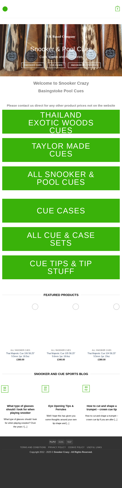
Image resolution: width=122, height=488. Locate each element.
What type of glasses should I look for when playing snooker (20, 409)
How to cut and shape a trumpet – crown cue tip (102, 408)
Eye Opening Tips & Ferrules (61, 408)
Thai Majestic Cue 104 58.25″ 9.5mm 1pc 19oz (101, 355)
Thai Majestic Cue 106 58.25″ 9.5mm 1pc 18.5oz (20, 355)
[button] (5, 9)
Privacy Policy (57, 447)
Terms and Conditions (33, 447)
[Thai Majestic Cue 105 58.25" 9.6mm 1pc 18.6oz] (61, 325)
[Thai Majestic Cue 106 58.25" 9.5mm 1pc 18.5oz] (20, 325)
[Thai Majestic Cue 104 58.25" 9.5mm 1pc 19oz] (102, 325)
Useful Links (94, 447)
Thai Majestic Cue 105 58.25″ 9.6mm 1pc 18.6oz (61, 355)
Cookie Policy (76, 447)
